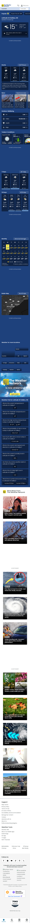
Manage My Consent (7, 815)
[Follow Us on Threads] (20, 861)
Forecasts (23, 9)
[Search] (18, 5)
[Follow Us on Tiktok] (16, 861)
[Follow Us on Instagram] (8, 861)
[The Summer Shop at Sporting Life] (25, 367)
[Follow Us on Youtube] (12, 861)
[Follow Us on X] (24, 861)
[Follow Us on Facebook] (4, 861)
